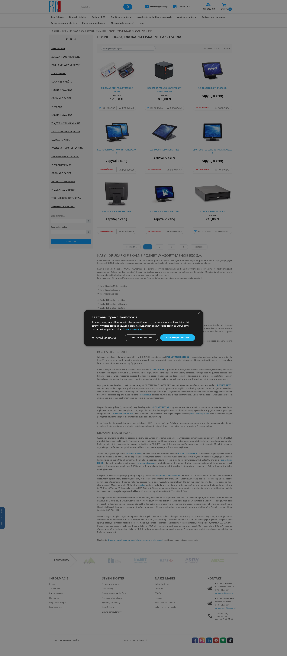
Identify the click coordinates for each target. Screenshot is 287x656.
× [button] (198, 313)
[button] (104, 337)
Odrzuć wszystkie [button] (141, 337)
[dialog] (143, 328)
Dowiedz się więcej (132, 329)
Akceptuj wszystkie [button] (177, 337)
